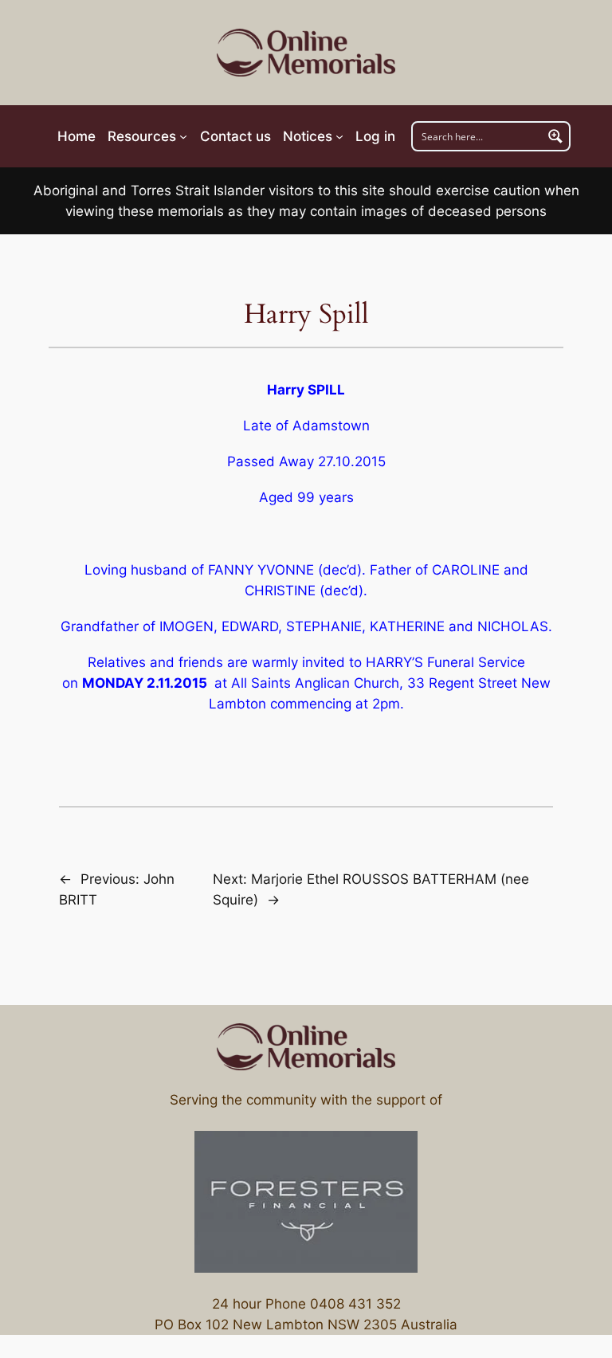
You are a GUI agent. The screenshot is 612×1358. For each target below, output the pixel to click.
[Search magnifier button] (555, 136)
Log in (375, 136)
